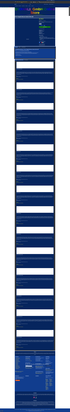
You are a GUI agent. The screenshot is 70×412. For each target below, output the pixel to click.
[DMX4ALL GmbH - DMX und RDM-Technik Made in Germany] (47, 380)
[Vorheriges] (17, 29)
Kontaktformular (20, 409)
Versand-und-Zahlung (32, 409)
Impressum (16, 409)
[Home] (15, 4)
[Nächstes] (37, 29)
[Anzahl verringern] (39, 25)
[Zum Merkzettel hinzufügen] (53, 66)
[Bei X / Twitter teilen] (40, 42)
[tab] (16, 47)
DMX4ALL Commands (18, 367)
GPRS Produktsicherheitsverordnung (50, 409)
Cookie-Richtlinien (46, 409)
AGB (14, 409)
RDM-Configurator (17, 360)
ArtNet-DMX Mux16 (18, 213)
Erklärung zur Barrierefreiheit (43, 409)
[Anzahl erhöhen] (43, 25)
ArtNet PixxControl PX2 (19, 110)
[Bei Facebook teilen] (39, 42)
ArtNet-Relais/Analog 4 (19, 337)
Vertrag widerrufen (17, 380)
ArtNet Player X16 (18, 151)
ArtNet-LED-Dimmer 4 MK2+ (19, 275)
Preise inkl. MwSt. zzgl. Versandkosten (19, 120)
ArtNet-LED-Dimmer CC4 (19, 316)
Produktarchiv (17, 363)
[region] (26, 29)
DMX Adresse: (26, 365)
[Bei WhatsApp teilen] (43, 42)
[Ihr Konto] (37, 2)
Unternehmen (18, 409)
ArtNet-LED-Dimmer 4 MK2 (19, 254)
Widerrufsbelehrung (35, 409)
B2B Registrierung (54, 409)
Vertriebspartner (17, 368)
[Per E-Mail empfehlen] (44, 42)
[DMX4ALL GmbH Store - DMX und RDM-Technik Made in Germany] (27, 29)
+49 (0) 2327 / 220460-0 (27, 358)
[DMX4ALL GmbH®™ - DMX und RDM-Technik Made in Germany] (21, 2)
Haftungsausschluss (29, 409)
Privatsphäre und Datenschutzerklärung (24, 409)
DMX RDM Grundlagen (18, 361)
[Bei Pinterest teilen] (41, 42)
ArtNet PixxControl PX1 (19, 89)
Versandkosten (34, 410)
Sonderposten (17, 362)
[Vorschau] (53, 67)
